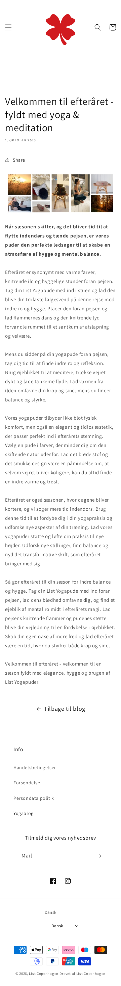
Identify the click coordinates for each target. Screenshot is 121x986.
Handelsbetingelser (34, 767)
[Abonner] (98, 856)
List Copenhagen (43, 973)
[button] (8, 27)
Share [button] (19, 160)
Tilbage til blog (64, 708)
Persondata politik (33, 798)
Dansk (57, 926)
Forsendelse (26, 783)
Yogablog (23, 813)
